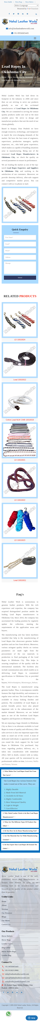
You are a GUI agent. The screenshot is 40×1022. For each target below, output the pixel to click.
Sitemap (5, 909)
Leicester (28, 761)
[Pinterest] (27, 14)
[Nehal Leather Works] (20, 22)
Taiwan (14, 764)
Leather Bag (6, 955)
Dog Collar (6, 948)
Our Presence (7, 913)
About (4, 905)
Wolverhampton (14, 683)
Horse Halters (29, 2)
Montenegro (26, 683)
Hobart (34, 683)
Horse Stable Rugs (9, 951)
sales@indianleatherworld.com (17, 978)
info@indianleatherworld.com (21, 28)
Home (4, 77)
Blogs (4, 917)
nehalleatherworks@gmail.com (17, 982)
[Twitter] (13, 14)
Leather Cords (7, 944)
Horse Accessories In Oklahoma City (22, 77)
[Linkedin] (22, 14)
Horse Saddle (8, 2)
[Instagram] (18, 14)
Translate (34, 9)
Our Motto (6, 921)
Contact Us (6, 924)
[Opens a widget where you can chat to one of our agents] (32, 1018)
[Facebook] (9, 14)
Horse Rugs (18, 2)
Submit (20, 277)
